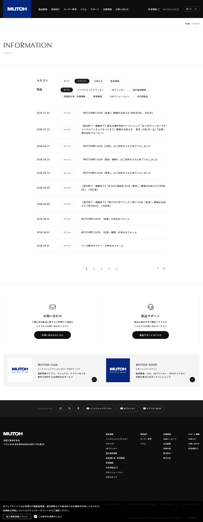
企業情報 (107, 9)
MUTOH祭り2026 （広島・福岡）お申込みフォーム (109, 232)
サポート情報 (194, 434)
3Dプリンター (118, 89)
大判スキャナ (111, 477)
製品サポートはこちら (151, 335)
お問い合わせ (122, 9)
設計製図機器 (139, 89)
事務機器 (97, 96)
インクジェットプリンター (91, 89)
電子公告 (167, 458)
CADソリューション (119, 96)
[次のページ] (158, 268)
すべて (67, 81)
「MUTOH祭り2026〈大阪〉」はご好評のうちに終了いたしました (116, 146)
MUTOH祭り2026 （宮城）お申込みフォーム (105, 218)
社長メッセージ (169, 439)
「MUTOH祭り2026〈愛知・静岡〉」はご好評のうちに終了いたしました (119, 159)
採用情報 (152, 9)
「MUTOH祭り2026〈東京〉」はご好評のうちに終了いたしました (116, 172)
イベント (82, 81)
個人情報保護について (17, 516)
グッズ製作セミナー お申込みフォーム (102, 245)
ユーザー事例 (70, 9)
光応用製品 (142, 96)
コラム (83, 9)
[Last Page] (164, 268)
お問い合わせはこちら (52, 335)
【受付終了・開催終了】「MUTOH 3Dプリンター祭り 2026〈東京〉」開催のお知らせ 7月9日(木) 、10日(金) (123, 204)
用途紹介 (55, 9)
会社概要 (167, 443)
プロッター (110, 443)
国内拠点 (167, 453)
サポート (95, 9)
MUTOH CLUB (169, 9)
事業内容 (167, 448)
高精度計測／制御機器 (74, 96)
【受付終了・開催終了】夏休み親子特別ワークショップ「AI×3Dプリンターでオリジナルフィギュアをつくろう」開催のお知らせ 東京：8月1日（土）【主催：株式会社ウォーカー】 (123, 129)
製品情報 (43, 9)
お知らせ (98, 81)
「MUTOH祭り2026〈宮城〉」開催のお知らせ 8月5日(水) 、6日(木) (117, 112)
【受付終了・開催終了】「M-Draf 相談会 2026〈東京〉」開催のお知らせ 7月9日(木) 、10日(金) (123, 187)
